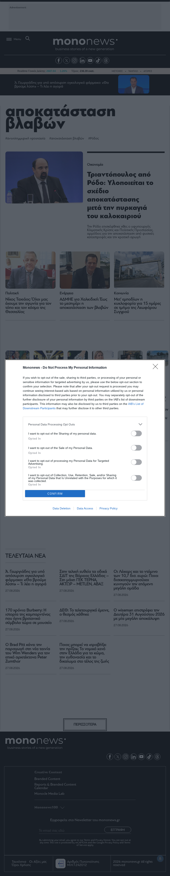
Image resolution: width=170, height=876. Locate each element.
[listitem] (85, 424)
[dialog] (85, 438)
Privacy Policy (109, 508)
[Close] (157, 368)
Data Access (85, 508)
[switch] (136, 433)
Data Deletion (61, 508)
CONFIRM (55, 493)
